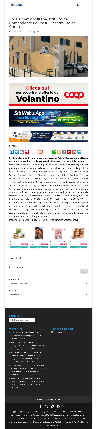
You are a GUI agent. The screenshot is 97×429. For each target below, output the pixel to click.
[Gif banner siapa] (48, 140)
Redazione (16, 31)
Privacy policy (53, 400)
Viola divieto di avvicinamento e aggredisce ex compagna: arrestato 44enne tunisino (26, 335)
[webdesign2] (48, 126)
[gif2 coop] (48, 103)
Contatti (38, 400)
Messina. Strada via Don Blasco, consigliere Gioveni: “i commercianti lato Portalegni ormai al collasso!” (28, 345)
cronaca (39, 31)
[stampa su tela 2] (48, 247)
